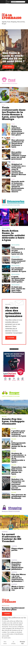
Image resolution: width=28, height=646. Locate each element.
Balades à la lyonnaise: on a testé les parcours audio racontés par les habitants (18, 484)
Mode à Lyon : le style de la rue (18, 588)
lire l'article (8, 66)
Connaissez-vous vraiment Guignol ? (18, 261)
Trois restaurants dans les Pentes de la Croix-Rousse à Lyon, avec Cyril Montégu (13, 113)
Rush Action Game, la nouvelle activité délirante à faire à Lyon (13, 235)
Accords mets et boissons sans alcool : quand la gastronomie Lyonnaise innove (17, 186)
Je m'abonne (10, 337)
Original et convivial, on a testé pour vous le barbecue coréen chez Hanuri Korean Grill (18, 170)
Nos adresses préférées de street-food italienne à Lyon (17, 143)
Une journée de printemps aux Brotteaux (18, 496)
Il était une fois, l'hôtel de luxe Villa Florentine (18, 289)
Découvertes (15, 201)
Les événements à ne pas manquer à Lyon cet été (18, 250)
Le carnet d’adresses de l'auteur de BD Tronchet (11, 538)
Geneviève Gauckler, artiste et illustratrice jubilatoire (17, 565)
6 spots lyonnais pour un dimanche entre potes (18, 279)
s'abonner (7, 613)
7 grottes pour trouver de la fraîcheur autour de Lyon (18, 433)
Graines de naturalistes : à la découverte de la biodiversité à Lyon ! (18, 457)
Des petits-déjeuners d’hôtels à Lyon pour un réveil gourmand (18, 155)
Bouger (14, 392)
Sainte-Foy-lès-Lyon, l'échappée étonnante (13, 421)
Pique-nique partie (17, 549)
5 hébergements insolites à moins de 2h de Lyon (18, 444)
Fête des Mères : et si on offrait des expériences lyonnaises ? (18, 577)
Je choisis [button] (13, 642)
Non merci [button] (5, 642)
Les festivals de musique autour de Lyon (18, 269)
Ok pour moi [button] (22, 642)
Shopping (15, 508)
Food (11, 80)
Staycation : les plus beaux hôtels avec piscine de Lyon (18, 470)
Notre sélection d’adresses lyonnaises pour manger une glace (17, 130)
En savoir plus (6, 637)
